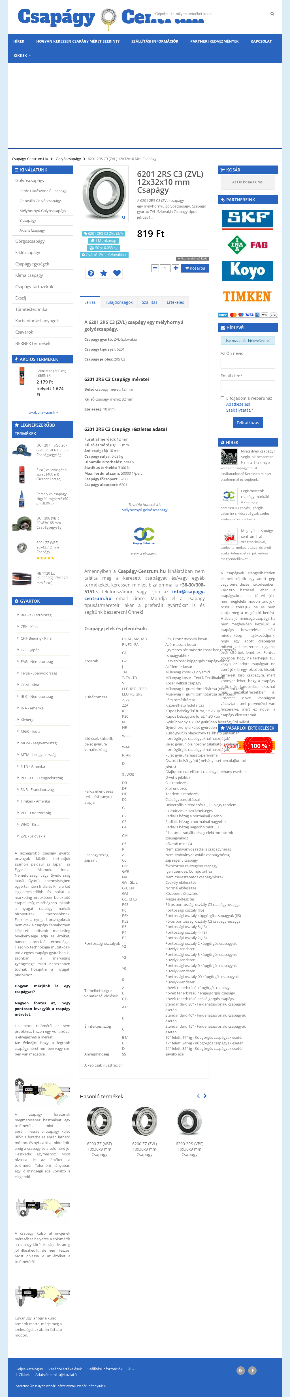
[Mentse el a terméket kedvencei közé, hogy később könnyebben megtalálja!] (117, 273)
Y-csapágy (28, 220)
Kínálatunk (33, 170)
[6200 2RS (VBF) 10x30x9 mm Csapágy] (189, 1121)
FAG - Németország (37, 661)
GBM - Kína (30, 684)
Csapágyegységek (32, 264)
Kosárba (197, 268)
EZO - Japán (30, 649)
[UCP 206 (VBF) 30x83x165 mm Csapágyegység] (21, 523)
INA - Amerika (32, 708)
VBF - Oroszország (36, 812)
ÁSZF (132, 1368)
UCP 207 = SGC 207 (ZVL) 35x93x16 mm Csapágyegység (52, 450)
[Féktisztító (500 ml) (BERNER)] (21, 376)
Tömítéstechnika (31, 309)
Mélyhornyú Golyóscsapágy (43, 210)
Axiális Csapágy (32, 230)
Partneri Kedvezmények (214, 41)
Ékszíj (20, 298)
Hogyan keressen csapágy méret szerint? (78, 41)
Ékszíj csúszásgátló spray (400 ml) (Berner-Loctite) (52, 474)
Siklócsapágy (27, 252)
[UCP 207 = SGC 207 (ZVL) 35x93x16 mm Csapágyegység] (21, 450)
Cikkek (20, 55)
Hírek (18, 41)
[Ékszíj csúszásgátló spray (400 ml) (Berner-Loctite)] (21, 474)
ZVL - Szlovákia (33, 836)
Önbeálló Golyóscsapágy (40, 200)
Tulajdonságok (119, 302)
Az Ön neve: (232, 353)
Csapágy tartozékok (34, 286)
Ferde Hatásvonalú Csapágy (43, 190)
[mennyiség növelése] (176, 268)
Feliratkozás (248, 422)
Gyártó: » (106, 254)
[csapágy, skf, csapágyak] (247, 219)
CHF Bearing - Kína (36, 638)
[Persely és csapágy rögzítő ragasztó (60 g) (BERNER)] (21, 498)
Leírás (90, 302)
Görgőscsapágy (30, 241)
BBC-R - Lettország (36, 614)
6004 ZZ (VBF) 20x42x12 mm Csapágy (48, 547)
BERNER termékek (32, 343)
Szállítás (149, 302)
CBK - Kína (29, 626)
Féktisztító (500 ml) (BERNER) (51, 373)
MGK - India (30, 731)
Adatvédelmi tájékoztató (56, 1374)
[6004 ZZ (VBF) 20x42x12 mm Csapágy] (21, 547)
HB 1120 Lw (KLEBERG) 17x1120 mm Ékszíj (52, 578)
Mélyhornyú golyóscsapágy (144, 509)
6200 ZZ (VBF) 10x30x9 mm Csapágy (99, 1149)
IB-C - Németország (37, 696)
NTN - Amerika (33, 766)
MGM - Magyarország (39, 742)
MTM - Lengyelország (38, 754)
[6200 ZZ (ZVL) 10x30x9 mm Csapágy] (144, 1121)
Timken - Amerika (35, 801)
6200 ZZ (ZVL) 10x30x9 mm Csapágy (144, 1149)
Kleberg (27, 719)
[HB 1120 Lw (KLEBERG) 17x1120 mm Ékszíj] (21, 578)
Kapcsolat (261, 41)
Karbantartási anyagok (37, 320)
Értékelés (175, 302)
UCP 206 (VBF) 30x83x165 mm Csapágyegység (49, 523)
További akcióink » (42, 412)
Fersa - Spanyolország (39, 673)
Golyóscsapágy (29, 180)
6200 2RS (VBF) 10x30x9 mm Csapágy (189, 1149)
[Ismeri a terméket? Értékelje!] (103, 273)
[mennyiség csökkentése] (155, 268)
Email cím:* (231, 375)
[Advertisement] (145, 105)
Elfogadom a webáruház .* (249, 404)
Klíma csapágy (29, 275)
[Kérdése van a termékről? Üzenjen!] (90, 273)
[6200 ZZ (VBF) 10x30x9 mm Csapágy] (99, 1121)
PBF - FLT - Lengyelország (42, 777)
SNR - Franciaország (37, 789)
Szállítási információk (154, 41)
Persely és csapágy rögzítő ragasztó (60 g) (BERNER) (52, 498)
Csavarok (24, 332)
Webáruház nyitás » (91, 1386)
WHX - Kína (30, 824)
